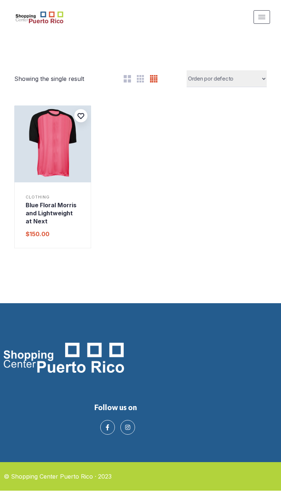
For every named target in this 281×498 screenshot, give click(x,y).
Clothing (38, 197)
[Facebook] (107, 427)
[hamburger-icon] (262, 17)
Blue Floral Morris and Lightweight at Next (51, 213)
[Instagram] (127, 427)
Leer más (52, 180)
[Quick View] (24, 180)
